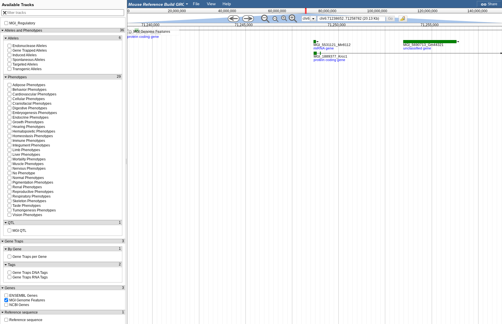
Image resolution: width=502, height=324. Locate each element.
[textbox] (157, 4)
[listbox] (309, 18)
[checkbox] (404, 20)
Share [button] (492, 4)
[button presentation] (187, 3)
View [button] (211, 3)
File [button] (196, 3)
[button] (390, 18)
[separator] (126, 162)
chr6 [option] (306, 19)
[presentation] (313, 19)
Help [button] (227, 3)
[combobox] (158, 4)
